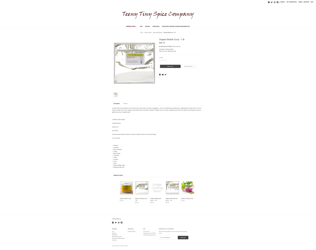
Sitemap (114, 240)
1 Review (125, 103)
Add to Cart (126, 189)
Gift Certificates (292, 2)
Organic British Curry (125, 198)
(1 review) (169, 46)
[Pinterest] (275, 2)
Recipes (147, 26)
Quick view (126, 186)
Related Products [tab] (118, 175)
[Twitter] (272, 2)
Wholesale (156, 26)
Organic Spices (131, 26)
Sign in (300, 2)
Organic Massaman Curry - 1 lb (155, 199)
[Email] (163, 74)
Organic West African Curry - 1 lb (172, 199)
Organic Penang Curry (187, 198)
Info (141, 26)
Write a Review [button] (176, 46)
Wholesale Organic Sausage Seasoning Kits (176, 26)
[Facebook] (269, 2)
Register (306, 2)
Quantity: (161, 57)
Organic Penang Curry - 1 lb (141, 199)
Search (282, 2)
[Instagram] (277, 2)
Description (117, 103)
